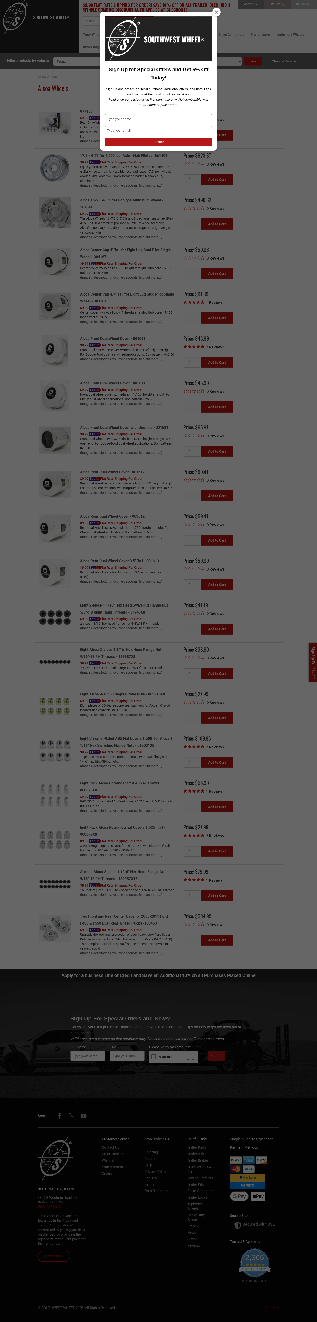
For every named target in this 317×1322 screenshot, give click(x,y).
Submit (158, 142)
